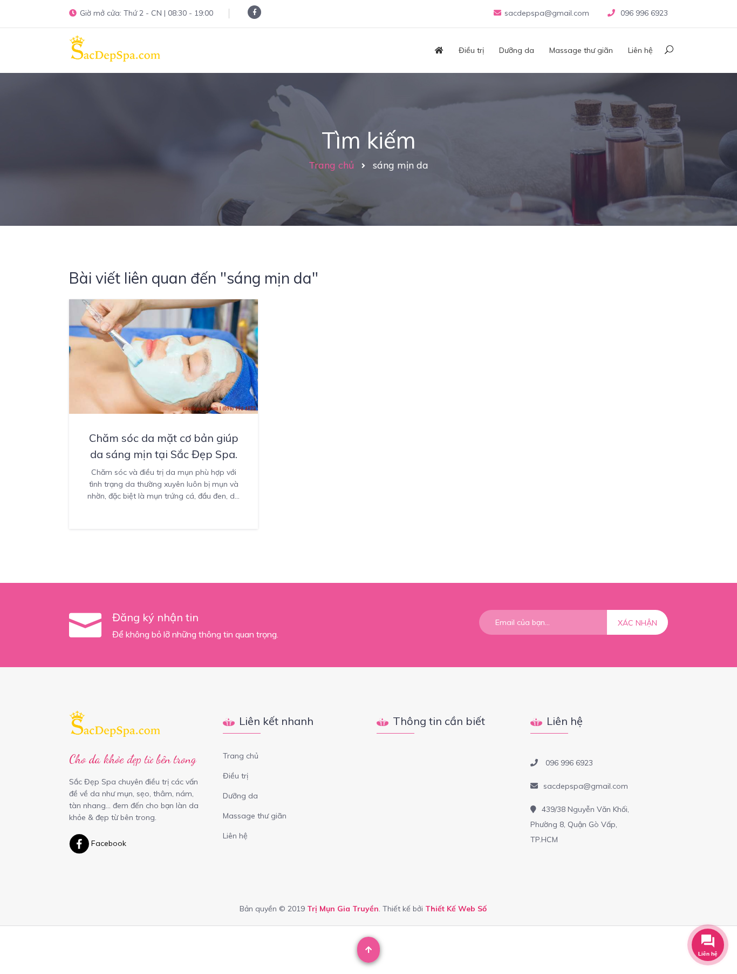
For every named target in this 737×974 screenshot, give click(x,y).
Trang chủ (331, 165)
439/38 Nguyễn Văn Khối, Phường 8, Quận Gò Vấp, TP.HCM (579, 824)
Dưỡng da (516, 50)
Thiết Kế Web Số (456, 908)
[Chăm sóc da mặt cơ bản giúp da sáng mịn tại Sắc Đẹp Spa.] (163, 355)
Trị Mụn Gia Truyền (343, 908)
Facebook (107, 843)
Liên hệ (640, 50)
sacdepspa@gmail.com (546, 13)
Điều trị (471, 50)
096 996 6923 (643, 13)
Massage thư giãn (581, 50)
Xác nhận (637, 623)
